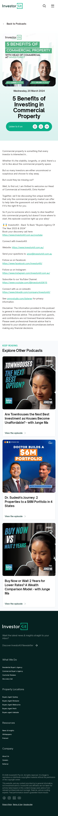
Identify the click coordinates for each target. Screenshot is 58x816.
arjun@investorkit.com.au (39, 254)
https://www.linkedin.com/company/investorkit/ (26, 292)
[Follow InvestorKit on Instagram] (9, 798)
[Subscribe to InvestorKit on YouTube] (19, 798)
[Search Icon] (44, 6)
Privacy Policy (7, 804)
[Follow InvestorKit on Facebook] (4, 798)
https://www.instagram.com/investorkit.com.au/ (26, 273)
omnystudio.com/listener (19, 298)
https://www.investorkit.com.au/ (28, 247)
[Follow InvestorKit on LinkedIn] (14, 798)
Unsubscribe (27, 804)
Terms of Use (17, 804)
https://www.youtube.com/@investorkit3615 (24, 282)
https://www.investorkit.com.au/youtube (22, 235)
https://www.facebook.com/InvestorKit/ (22, 263)
